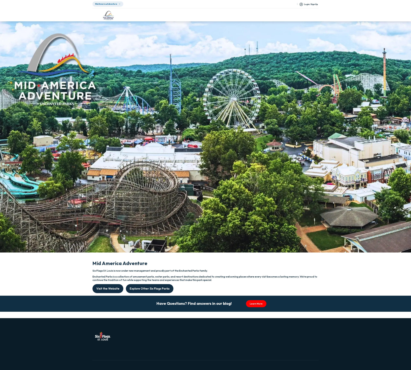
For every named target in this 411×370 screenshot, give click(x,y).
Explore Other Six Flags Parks (150, 288)
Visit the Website (107, 288)
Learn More (256, 303)
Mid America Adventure (106, 4)
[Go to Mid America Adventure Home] (108, 15)
